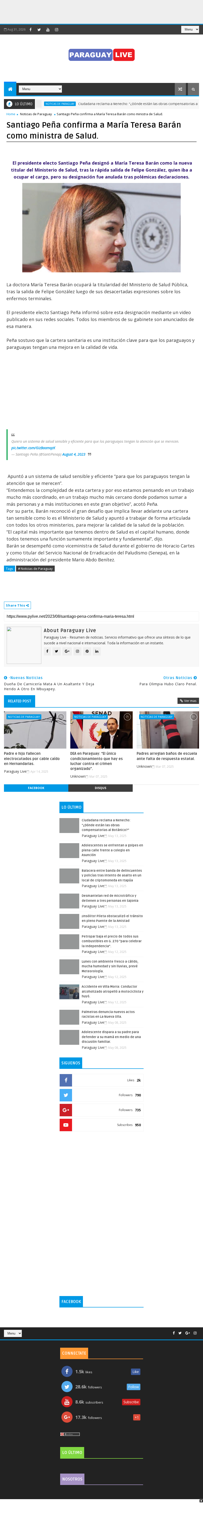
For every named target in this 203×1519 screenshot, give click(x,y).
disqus (100, 788)
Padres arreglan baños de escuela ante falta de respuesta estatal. (167, 756)
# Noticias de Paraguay (35, 568)
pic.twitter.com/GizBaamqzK (33, 447)
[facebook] (30, 29)
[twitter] (39, 29)
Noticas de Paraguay (39, 104)
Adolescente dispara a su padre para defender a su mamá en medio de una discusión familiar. (111, 1037)
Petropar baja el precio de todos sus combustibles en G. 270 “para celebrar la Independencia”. (112, 941)
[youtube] (47, 29)
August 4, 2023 (73, 454)
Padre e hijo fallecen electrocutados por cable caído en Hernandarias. (32, 758)
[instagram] (56, 29)
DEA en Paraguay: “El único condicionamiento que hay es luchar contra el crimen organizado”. (96, 761)
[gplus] (187, 1333)
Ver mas (190, 700)
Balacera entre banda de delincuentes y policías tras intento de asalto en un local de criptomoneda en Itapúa (112, 875)
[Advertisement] (90, 11)
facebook (36, 788)
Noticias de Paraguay (36, 114)
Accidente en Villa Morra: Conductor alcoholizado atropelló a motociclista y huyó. (113, 991)
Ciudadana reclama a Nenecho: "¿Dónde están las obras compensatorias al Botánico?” (127, 104)
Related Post (19, 701)
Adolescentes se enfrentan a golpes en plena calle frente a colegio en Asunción (112, 850)
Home (10, 114)
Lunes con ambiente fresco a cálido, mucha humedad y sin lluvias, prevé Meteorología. (110, 966)
